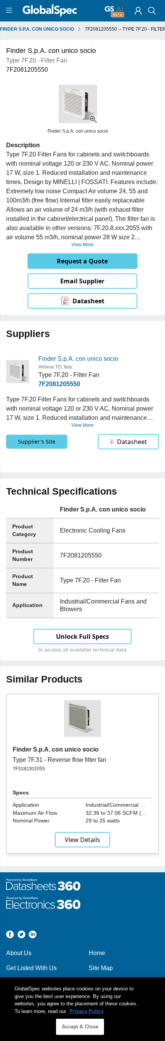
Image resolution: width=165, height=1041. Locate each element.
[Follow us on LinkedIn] (32, 936)
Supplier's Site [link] (36, 441)
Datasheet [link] (88, 301)
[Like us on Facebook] (10, 936)
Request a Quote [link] (82, 261)
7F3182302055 (29, 768)
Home (97, 953)
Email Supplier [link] (82, 281)
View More (82, 244)
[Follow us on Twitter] (21, 936)
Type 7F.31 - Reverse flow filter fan (59, 759)
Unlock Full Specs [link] (82, 636)
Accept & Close (80, 1026)
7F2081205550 (59, 384)
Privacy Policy (86, 1011)
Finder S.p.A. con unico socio (78, 358)
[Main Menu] (10, 10)
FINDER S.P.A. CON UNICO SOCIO (37, 29)
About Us (18, 953)
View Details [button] (82, 839)
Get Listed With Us (31, 968)
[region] (82, 1009)
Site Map (101, 968)
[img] (138, 10)
